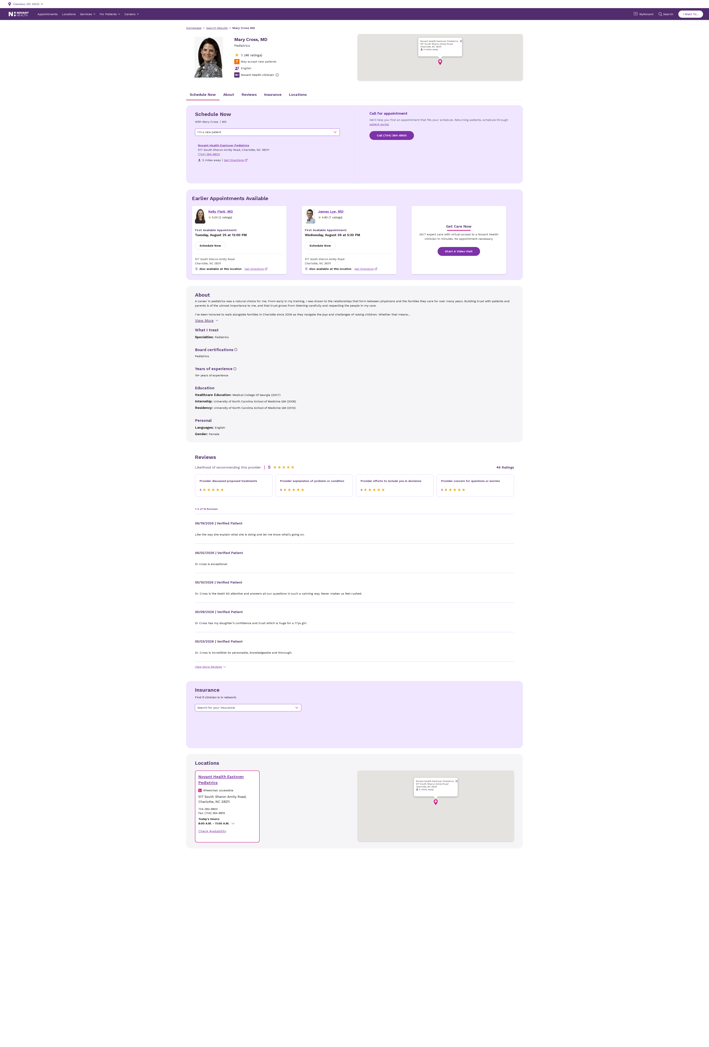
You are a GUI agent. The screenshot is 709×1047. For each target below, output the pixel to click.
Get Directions (254, 269)
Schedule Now (210, 245)
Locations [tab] (298, 94)
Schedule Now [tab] (203, 94)
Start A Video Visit (459, 251)
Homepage (193, 28)
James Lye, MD (330, 211)
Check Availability (212, 831)
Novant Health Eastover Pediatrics (223, 145)
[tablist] (354, 94)
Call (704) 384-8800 (392, 135)
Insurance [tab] (273, 94)
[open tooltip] (277, 75)
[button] (440, 62)
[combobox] (267, 132)
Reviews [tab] (249, 94)
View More (204, 320)
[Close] (461, 41)
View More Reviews (208, 667)
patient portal (379, 124)
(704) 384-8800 (209, 154)
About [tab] (228, 94)
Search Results (217, 28)
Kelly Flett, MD (220, 211)
